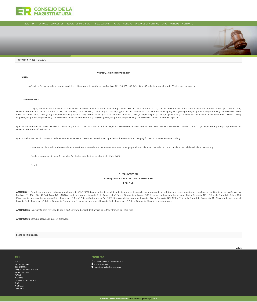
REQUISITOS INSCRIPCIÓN (79, 23)
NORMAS (127, 23)
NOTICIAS (174, 23)
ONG (164, 23)
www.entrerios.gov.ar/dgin (140, 298)
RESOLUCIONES (103, 23)
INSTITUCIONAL (40, 23)
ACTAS (117, 23)
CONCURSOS (57, 23)
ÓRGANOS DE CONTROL (147, 23)
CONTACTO (187, 23)
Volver (239, 248)
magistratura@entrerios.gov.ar (107, 267)
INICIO (26, 23)
